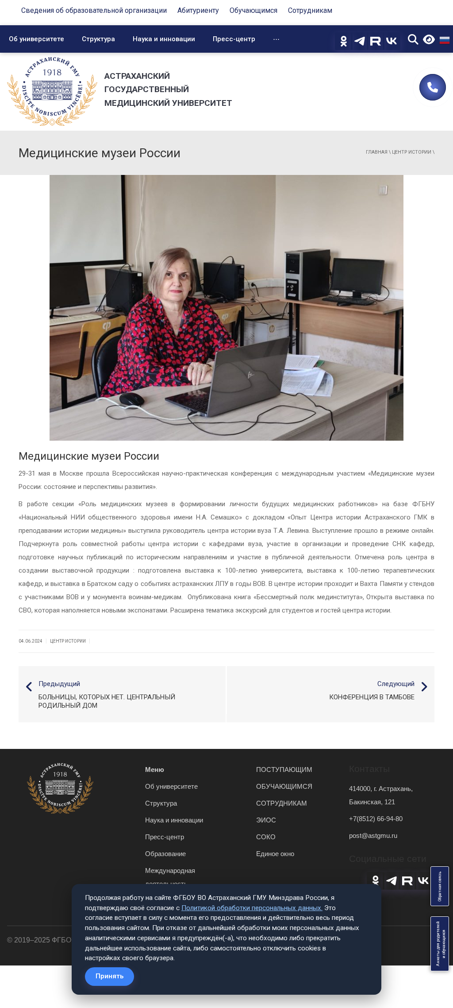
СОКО (266, 837)
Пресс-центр (234, 39)
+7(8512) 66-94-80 (376, 818)
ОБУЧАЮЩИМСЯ (284, 786)
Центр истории (411, 152)
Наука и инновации (164, 39)
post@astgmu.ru (373, 835)
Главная (377, 152)
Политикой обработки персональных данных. (251, 908)
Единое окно (275, 853)
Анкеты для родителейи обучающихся (441, 943)
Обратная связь (440, 886)
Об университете (36, 39)
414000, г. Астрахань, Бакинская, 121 (381, 795)
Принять (109, 976)
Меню (154, 769)
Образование (165, 853)
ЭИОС (266, 820)
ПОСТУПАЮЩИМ (284, 769)
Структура (98, 39)
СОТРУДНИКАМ (281, 803)
